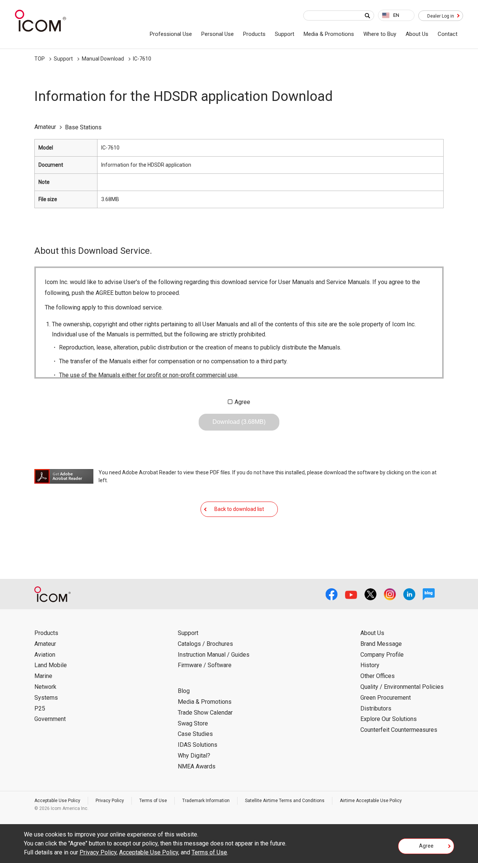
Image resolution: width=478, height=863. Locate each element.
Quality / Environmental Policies (402, 686)
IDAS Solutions (197, 744)
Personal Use (217, 34)
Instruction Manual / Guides (213, 654)
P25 (39, 708)
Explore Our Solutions (388, 718)
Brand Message (381, 643)
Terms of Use (153, 800)
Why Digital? (194, 755)
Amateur (45, 643)
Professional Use (171, 34)
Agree (242, 402)
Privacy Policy (110, 800)
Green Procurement (385, 697)
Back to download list (239, 509)
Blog (184, 690)
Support (284, 34)
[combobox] (396, 15)
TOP (39, 59)
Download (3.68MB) (239, 422)
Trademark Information (206, 800)
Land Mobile (50, 665)
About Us (417, 34)
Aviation (44, 654)
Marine (43, 675)
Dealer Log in (440, 16)
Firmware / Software (205, 665)
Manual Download (103, 59)
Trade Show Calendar (205, 712)
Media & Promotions (329, 34)
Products (254, 34)
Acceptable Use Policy (57, 800)
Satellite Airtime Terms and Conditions (285, 800)
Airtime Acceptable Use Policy (371, 800)
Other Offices (377, 675)
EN (396, 15)
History (369, 665)
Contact (447, 34)
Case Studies (195, 733)
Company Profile (382, 654)
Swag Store (193, 723)
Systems (46, 697)
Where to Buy (379, 34)
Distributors (375, 708)
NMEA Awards (196, 766)
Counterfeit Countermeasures (398, 729)
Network (45, 686)
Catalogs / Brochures (205, 643)
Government (50, 718)
